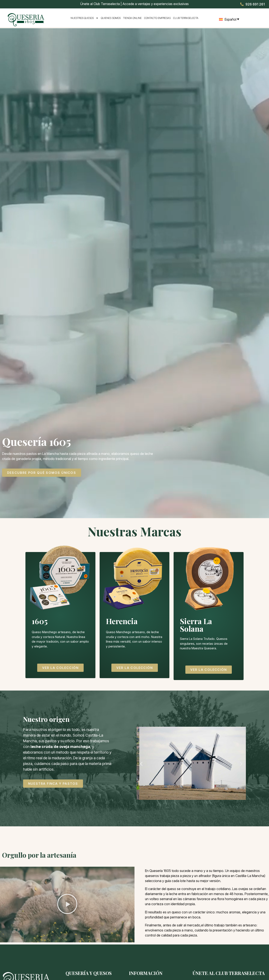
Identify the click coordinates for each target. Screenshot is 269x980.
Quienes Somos (111, 18)
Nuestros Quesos (82, 18)
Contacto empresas (157, 18)
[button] (141, 764)
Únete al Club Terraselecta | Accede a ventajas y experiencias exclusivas (134, 4)
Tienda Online (132, 18)
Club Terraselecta (185, 18)
